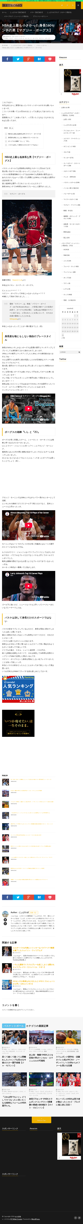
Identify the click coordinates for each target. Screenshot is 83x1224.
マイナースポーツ (70, 199)
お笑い (66, 119)
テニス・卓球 (68, 177)
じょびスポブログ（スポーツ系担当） (60, 12)
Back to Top (42, 1120)
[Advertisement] (28, 83)
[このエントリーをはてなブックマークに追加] (39, 59)
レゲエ (66, 289)
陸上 (65, 238)
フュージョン (68, 272)
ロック (66, 294)
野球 (65, 232)
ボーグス (35, 38)
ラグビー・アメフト (70, 205)
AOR (65, 249)
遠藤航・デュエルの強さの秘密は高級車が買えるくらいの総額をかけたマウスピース (29, 879)
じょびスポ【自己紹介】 (18, 12)
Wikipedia (13, 319)
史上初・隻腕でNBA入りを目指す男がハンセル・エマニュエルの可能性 (26, 790)
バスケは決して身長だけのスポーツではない (22, 145)
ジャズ (66, 261)
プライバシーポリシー (40, 16)
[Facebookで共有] (7, 59)
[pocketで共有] (50, 59)
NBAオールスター (13, 1091)
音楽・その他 (68, 300)
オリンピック (68, 146)
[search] (79, 352)
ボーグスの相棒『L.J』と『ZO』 (18, 141)
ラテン (66, 283)
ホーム (4, 12)
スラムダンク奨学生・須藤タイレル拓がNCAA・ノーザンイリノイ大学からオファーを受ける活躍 (32, 801)
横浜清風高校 (71, 1051)
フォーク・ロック (70, 266)
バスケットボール (19, 36)
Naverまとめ (17, 280)
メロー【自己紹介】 (37, 12)
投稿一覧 (33, 912)
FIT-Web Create (16, 1219)
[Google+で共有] (28, 59)
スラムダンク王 (41, 1093)
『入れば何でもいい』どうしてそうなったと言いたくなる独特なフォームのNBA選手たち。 (31, 812)
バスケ (11, 38)
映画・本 (67, 210)
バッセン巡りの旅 (70, 188)
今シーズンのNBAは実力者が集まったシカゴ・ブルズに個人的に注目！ (26, 835)
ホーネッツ (28, 38)
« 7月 (63, 338)
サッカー (67, 158)
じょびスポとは (69, 125)
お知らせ (64, 107)
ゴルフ (66, 152)
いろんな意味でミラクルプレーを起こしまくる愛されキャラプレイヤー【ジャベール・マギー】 (32, 857)
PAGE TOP (79, 1184)
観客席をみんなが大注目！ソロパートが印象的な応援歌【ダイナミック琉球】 (28, 868)
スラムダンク (62, 1049)
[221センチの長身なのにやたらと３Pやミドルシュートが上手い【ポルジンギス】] (7, 985)
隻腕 (45, 1051)
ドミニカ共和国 (35, 1049)
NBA (6, 38)
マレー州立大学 (10, 1051)
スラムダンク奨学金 (72, 1049)
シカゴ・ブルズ (39, 1091)
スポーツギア (68, 171)
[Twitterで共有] (18, 59)
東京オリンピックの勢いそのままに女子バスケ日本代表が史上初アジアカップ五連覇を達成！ (31, 846)
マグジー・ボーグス (44, 38)
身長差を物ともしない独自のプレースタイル (22, 137)
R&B (65, 255)
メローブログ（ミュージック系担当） (17, 16)
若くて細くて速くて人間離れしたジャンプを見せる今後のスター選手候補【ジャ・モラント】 (31, 779)
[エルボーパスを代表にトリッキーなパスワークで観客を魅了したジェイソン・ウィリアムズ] (7, 951)
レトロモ (18, 1216)
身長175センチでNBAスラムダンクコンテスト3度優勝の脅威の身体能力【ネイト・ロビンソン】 (32, 823)
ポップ (66, 278)
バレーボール (68, 194)
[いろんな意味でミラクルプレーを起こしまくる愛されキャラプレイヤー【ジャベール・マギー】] (7, 968)
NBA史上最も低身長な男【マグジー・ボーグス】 (24, 134)
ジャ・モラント (12, 1049)
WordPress (35, 1219)
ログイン (22, 1010)
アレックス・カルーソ (68, 1091)
